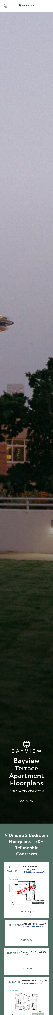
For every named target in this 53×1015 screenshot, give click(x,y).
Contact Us (26, 801)
